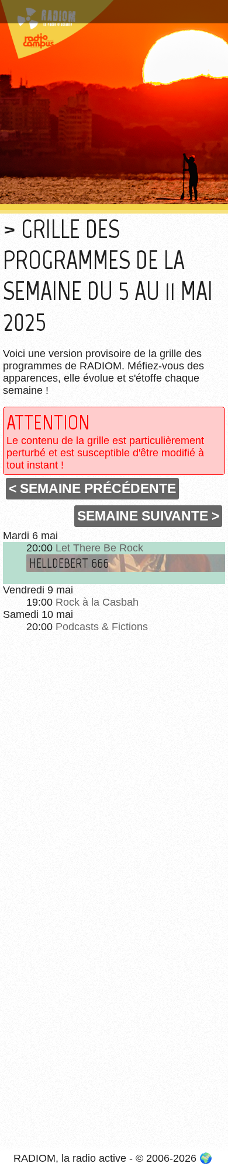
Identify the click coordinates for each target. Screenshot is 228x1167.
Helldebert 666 (69, 563)
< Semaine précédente (92, 488)
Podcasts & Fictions (102, 627)
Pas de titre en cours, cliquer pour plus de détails (107, 14)
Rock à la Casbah (97, 602)
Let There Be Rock (99, 548)
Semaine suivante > (148, 515)
